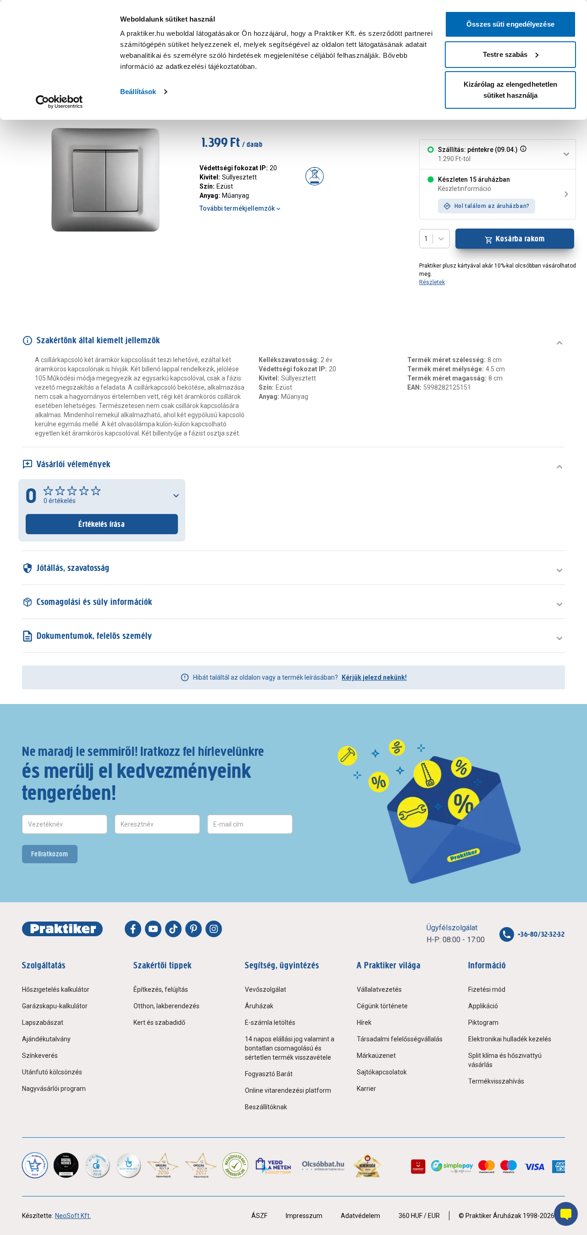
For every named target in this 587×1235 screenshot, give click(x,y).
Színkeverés (40, 1055)
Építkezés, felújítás (160, 989)
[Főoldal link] (62, 929)
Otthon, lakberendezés (166, 1006)
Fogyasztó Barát (269, 1074)
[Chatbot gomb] (566, 1214)
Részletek (432, 282)
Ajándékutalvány (46, 1039)
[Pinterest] (193, 929)
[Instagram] (213, 929)
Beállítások (138, 91)
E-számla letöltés (270, 1022)
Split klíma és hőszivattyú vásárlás (505, 1060)
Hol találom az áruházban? (492, 206)
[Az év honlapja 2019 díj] (128, 1165)
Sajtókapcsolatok (382, 1072)
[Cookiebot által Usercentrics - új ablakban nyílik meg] (59, 102)
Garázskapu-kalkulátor (55, 1006)
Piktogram (483, 1022)
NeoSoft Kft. (73, 1215)
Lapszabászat (42, 1022)
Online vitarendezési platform (288, 1090)
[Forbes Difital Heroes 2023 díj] (66, 1165)
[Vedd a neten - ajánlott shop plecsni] (274, 1165)
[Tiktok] (173, 929)
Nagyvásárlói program (54, 1088)
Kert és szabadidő (159, 1022)
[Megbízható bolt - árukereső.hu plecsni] (235, 1165)
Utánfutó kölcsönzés (52, 1072)
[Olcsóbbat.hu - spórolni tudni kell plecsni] (323, 1165)
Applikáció (483, 1006)
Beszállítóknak (266, 1107)
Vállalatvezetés (379, 989)
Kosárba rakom (520, 239)
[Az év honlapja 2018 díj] (97, 1165)
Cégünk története (382, 1006)
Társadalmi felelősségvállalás (400, 1039)
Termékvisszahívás (496, 1081)
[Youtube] (153, 929)
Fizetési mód (486, 989)
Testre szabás (505, 54)
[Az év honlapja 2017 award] (201, 1165)
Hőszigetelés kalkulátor (55, 989)
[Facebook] (133, 929)
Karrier (366, 1088)
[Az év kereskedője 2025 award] (367, 1165)
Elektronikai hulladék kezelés (509, 1039)
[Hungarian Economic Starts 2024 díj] (35, 1165)
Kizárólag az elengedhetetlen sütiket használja (511, 89)
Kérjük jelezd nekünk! (374, 677)
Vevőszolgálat (265, 989)
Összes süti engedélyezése (510, 24)
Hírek (364, 1022)
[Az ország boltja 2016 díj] (163, 1165)
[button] (522, 154)
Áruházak (259, 1006)
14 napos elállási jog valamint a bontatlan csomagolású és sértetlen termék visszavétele (289, 1048)
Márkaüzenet (376, 1055)
